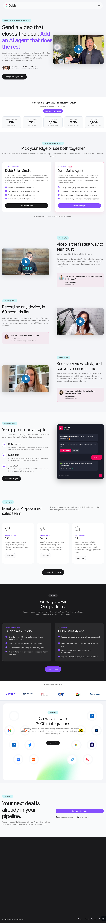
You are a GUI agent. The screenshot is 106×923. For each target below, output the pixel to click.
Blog (73, 888)
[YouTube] (3, 871)
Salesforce (41, 914)
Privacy (4, 901)
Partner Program (78, 901)
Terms (4, 906)
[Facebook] (9, 871)
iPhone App (41, 888)
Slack (39, 906)
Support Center (77, 893)
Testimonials (6, 888)
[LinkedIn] (6, 871)
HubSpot (40, 910)
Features (5, 893)
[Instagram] (12, 871)
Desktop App (42, 897)
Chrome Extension (44, 884)
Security (5, 910)
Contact (5, 914)
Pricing (4, 897)
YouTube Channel (78, 884)
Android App (41, 893)
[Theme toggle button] (103, 918)
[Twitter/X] (15, 871)
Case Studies (7, 884)
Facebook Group (78, 897)
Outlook (40, 901)
